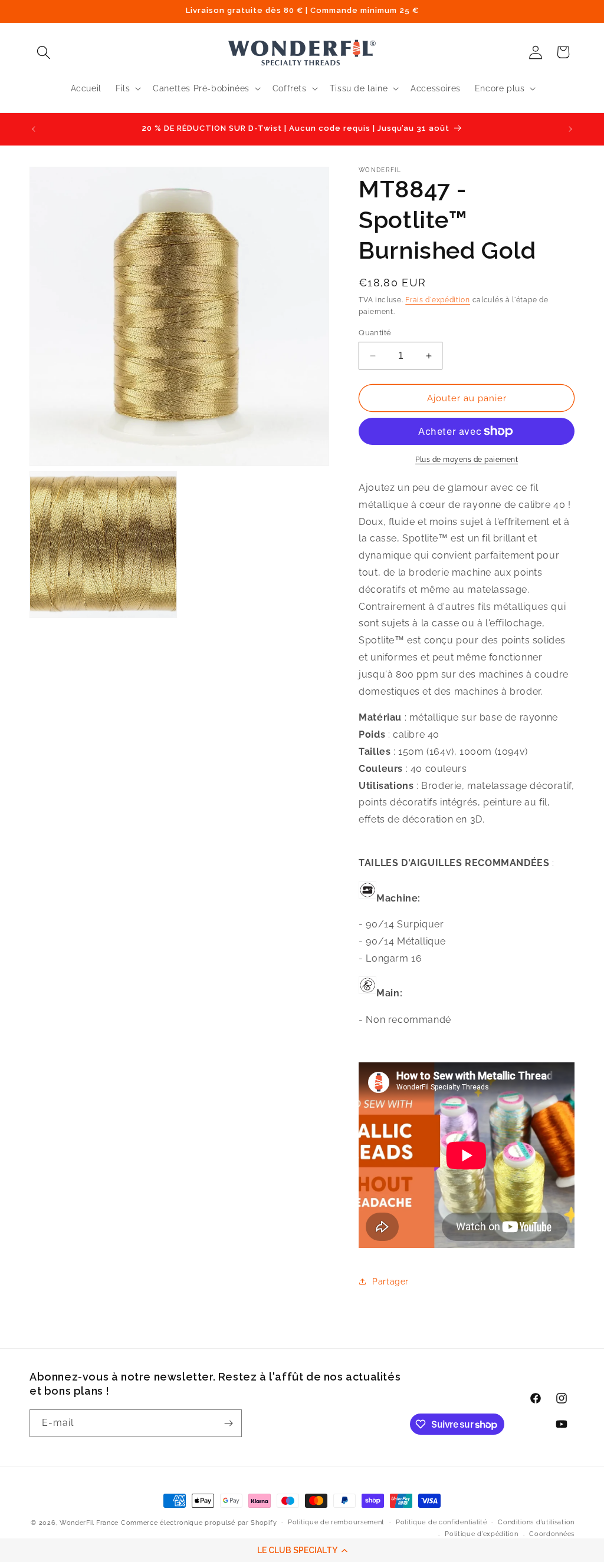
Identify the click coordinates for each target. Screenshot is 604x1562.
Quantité (375, 332)
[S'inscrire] (228, 1423)
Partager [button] (390, 1281)
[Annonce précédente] (34, 129)
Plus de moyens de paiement (466, 459)
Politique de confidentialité (441, 1522)
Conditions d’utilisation (536, 1522)
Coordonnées (552, 1534)
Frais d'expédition (437, 300)
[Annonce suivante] (570, 129)
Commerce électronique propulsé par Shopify (199, 1523)
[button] (302, 1550)
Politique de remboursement (336, 1522)
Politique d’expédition (481, 1534)
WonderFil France (89, 1523)
